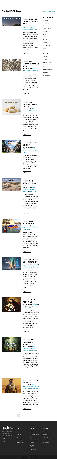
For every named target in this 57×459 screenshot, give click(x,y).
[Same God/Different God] (11, 184)
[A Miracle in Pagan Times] (11, 226)
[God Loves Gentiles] (11, 146)
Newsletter (46, 442)
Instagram (45, 437)
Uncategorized (46, 75)
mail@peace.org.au (6, 438)
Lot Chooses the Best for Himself (30, 104)
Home (44, 11)
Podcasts (32, 442)
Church (45, 31)
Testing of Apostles (47, 62)
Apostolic (45, 20)
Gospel (32, 149)
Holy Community (47, 45)
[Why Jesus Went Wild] (11, 304)
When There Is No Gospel (28, 342)
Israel (36, 149)
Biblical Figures (26, 28)
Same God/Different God (29, 183)
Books (31, 431)
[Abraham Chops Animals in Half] (11, 21)
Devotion (36, 266)
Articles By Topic (34, 440)
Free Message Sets (34, 434)
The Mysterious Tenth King (31, 64)
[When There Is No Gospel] (11, 344)
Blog (31, 437)
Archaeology (35, 264)
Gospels (45, 42)
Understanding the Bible (34, 446)
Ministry (25, 151)
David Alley (19, 440)
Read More (26, 53)
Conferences (20, 442)
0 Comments (35, 70)
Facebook (45, 431)
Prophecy (45, 56)
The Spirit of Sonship (48, 69)
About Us (19, 434)
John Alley (19, 437)
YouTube (45, 434)
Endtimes (45, 37)
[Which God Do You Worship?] (11, 263)
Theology (33, 28)
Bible (33, 26)
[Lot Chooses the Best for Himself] (11, 107)
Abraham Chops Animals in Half (30, 21)
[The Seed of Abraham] (11, 385)
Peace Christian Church (48, 440)
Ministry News (46, 53)
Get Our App (33, 449)
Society (32, 189)
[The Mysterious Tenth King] (11, 65)
